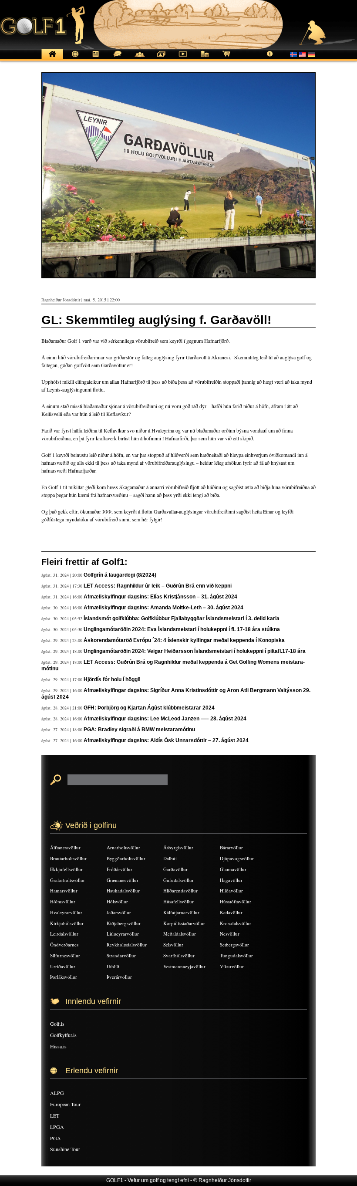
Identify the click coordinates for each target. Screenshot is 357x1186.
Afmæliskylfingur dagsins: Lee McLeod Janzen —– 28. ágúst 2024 (165, 719)
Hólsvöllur (117, 901)
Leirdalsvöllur (64, 933)
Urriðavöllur (62, 966)
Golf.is (57, 1023)
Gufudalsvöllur (178, 880)
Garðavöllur (175, 869)
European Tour (65, 1104)
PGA (55, 1138)
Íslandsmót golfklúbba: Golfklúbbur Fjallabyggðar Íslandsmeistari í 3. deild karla (182, 618)
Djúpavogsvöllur (237, 858)
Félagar (139, 58)
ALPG (57, 1092)
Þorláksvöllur (63, 976)
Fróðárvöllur (119, 869)
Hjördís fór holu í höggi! (112, 679)
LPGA (57, 1126)
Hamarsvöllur (63, 890)
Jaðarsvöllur (119, 912)
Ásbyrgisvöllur (178, 847)
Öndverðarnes (64, 944)
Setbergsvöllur (234, 944)
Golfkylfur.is (63, 1034)
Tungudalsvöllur (236, 955)
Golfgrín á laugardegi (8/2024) (120, 575)
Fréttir (74, 58)
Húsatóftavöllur (235, 901)
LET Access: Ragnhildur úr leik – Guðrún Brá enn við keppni (158, 586)
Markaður (205, 58)
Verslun (226, 58)
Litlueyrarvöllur (123, 933)
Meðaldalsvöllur (179, 933)
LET (54, 1115)
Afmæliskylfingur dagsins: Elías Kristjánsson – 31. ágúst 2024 (160, 597)
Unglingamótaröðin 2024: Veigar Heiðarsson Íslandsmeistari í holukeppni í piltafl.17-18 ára (195, 651)
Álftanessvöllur (65, 847)
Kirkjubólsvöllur (67, 923)
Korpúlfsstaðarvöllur (184, 923)
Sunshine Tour (65, 1148)
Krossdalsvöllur (235, 923)
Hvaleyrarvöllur (66, 912)
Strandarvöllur (121, 955)
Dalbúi (170, 858)
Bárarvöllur (231, 847)
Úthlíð (113, 966)
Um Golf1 (270, 58)
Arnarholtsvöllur (123, 847)
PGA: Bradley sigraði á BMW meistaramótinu (139, 729)
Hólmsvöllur (62, 901)
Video (183, 58)
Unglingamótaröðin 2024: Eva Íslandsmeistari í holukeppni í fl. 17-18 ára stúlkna (182, 629)
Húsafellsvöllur (178, 901)
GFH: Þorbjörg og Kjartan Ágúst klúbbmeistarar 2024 (149, 708)
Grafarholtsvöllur (67, 880)
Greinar (96, 58)
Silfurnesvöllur (65, 955)
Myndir (161, 58)
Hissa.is (58, 1046)
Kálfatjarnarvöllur (181, 912)
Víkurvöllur (232, 966)
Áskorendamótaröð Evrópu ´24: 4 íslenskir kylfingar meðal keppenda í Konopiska (184, 640)
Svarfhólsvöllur (179, 955)
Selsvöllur (173, 944)
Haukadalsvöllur (123, 890)
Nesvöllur (229, 933)
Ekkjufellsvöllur (66, 869)
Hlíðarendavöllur (180, 890)
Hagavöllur (231, 880)
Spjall (117, 58)
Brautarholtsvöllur (68, 858)
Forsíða (52, 58)
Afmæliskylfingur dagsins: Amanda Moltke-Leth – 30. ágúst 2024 (163, 608)
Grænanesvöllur (122, 880)
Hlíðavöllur (231, 890)
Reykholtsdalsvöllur (127, 944)
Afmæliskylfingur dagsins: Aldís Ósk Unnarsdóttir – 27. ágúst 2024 (166, 740)
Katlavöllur (231, 912)
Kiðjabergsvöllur (124, 923)
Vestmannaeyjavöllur (184, 966)
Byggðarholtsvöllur (126, 858)
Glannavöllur (233, 869)
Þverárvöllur (119, 976)
